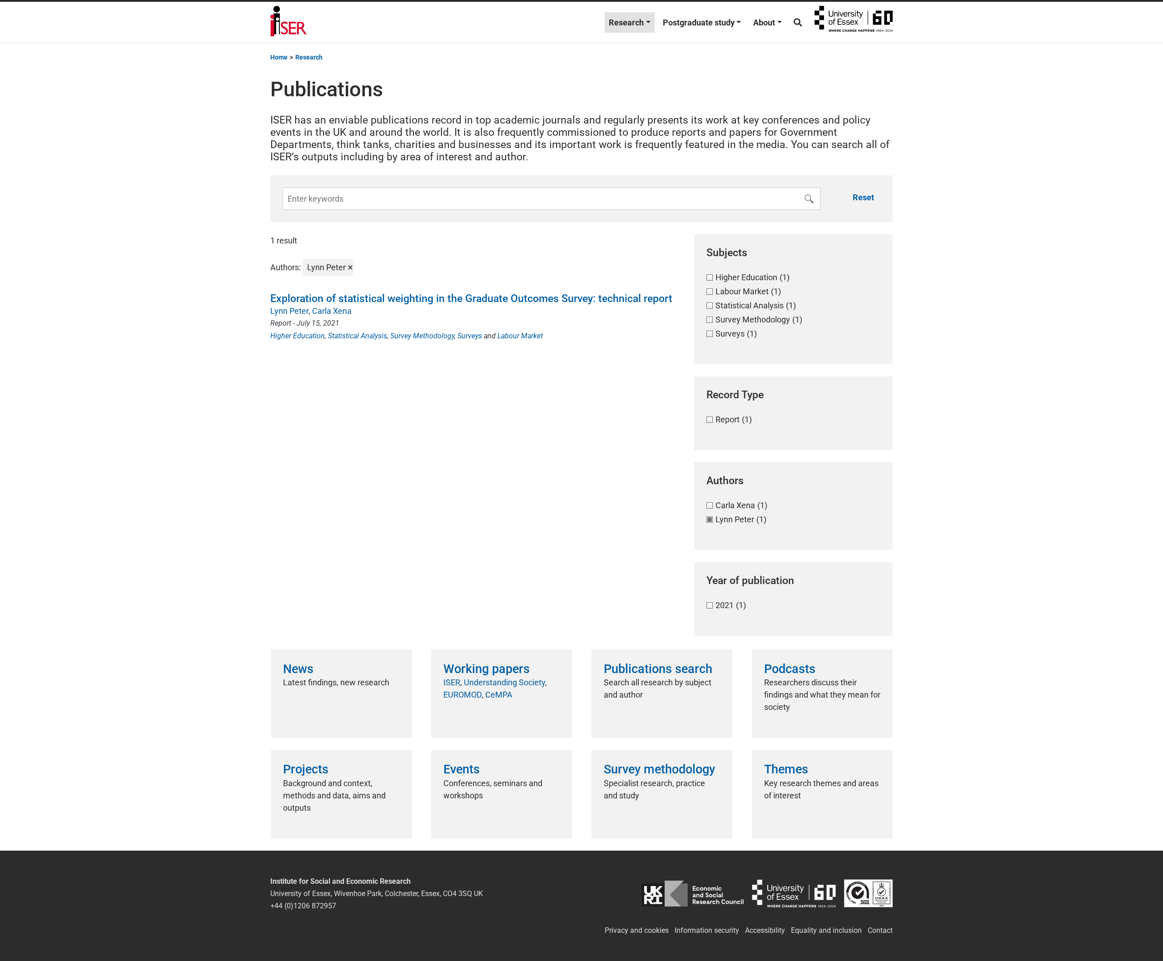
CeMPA (498, 694)
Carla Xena (332, 311)
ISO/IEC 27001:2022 (868, 894)
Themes (786, 769)
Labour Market (520, 336)
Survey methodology (659, 769)
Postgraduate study (699, 22)
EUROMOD (462, 694)
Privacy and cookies (637, 930)
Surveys (469, 336)
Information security (707, 930)
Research (626, 22)
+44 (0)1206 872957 (303, 906)
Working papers (486, 669)
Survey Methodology (422, 336)
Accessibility (765, 930)
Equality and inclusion (826, 930)
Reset (863, 197)
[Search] (797, 22)
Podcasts (789, 669)
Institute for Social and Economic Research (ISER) (288, 22)
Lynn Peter (289, 311)
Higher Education (297, 336)
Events (461, 769)
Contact (880, 930)
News (298, 669)
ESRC (692, 894)
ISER (451, 682)
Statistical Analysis (357, 336)
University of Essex (854, 22)
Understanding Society (504, 682)
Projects (305, 769)
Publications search (658, 669)
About (764, 22)
